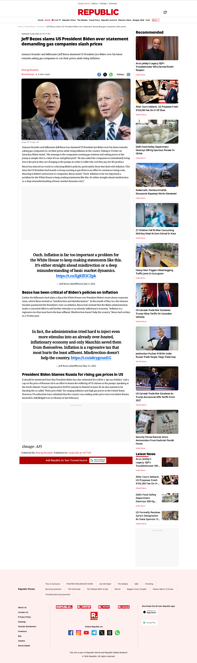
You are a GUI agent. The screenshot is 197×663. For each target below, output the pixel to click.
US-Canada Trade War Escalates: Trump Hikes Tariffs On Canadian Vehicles (154, 313)
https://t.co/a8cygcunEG (91, 357)
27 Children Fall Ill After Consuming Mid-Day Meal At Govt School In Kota (156, 232)
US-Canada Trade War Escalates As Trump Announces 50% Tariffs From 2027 (155, 397)
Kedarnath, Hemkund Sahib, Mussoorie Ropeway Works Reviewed (156, 191)
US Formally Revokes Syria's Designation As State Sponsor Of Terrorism (148, 517)
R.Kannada (113, 3)
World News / (30, 27)
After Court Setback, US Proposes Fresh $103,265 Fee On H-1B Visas (157, 108)
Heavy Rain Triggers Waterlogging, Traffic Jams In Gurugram (154, 271)
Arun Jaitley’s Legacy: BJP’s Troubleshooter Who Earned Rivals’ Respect (155, 67)
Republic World (83, 3)
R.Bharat (94, 3)
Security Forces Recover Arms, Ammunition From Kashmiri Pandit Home (155, 440)
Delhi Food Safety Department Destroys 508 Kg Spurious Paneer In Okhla (155, 150)
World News (27, 74)
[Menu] (164, 12)
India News (140, 75)
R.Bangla (103, 3)
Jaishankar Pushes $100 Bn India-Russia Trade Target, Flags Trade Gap (156, 355)
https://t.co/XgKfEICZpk (76, 275)
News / (21, 27)
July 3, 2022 (89, 283)
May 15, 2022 (89, 365)
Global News (141, 115)
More (155, 20)
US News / (41, 27)
